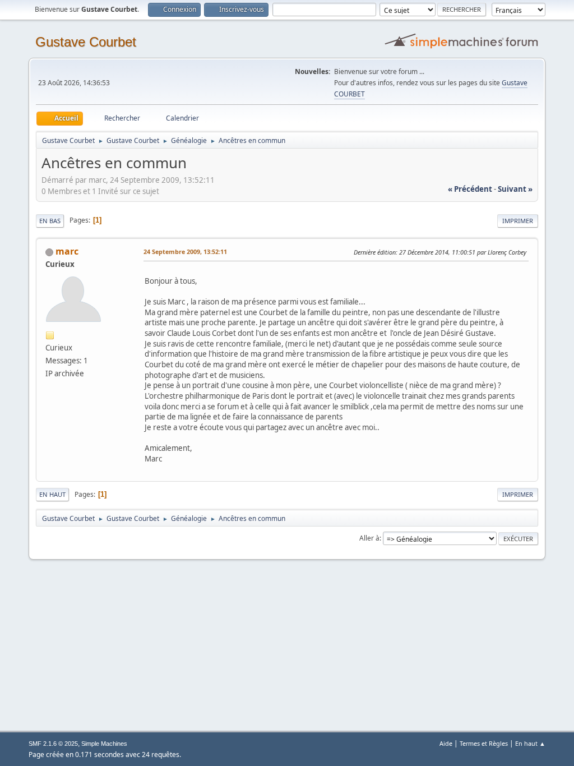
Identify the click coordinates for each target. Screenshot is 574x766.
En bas (50, 220)
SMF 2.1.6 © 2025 (53, 743)
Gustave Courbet (85, 41)
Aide (445, 743)
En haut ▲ (530, 743)
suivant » (515, 189)
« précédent (470, 189)
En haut (52, 494)
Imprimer (517, 220)
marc (66, 251)
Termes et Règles (484, 743)
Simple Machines (104, 743)
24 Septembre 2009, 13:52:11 (185, 251)
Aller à (369, 538)
